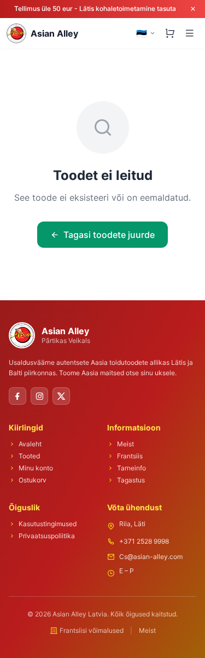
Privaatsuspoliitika (47, 536)
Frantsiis (130, 456)
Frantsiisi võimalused (92, 630)
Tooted (29, 456)
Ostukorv (32, 480)
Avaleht (30, 444)
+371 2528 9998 (144, 541)
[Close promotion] (193, 8)
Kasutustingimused (48, 524)
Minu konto (36, 468)
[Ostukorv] (170, 33)
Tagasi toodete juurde (109, 234)
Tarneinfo (131, 468)
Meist (125, 444)
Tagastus (131, 480)
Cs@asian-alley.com (151, 556)
